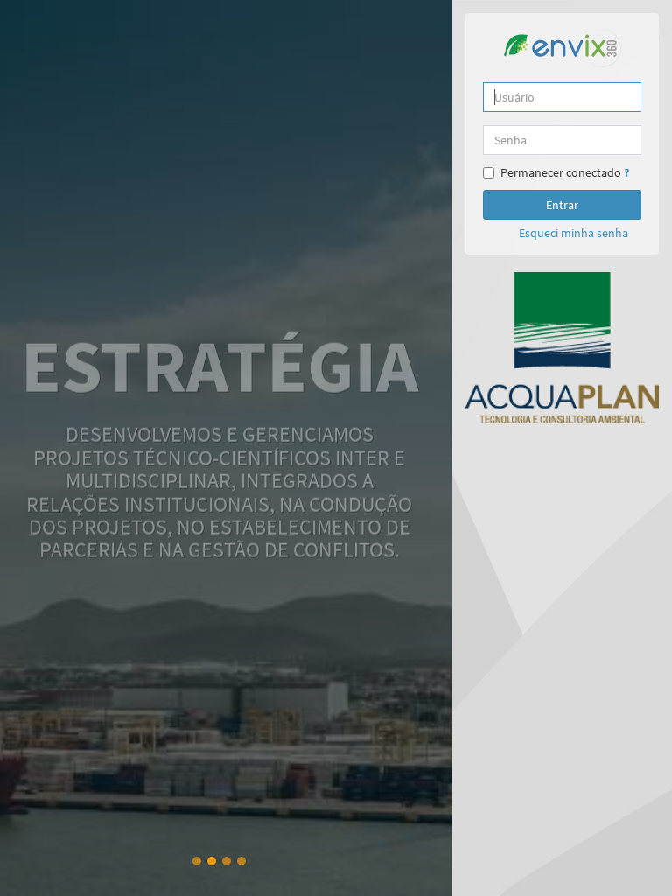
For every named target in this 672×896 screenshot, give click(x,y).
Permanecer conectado (560, 172)
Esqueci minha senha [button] (573, 233)
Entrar (562, 205)
